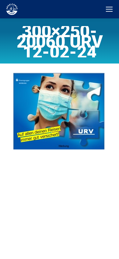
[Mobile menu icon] (109, 9)
